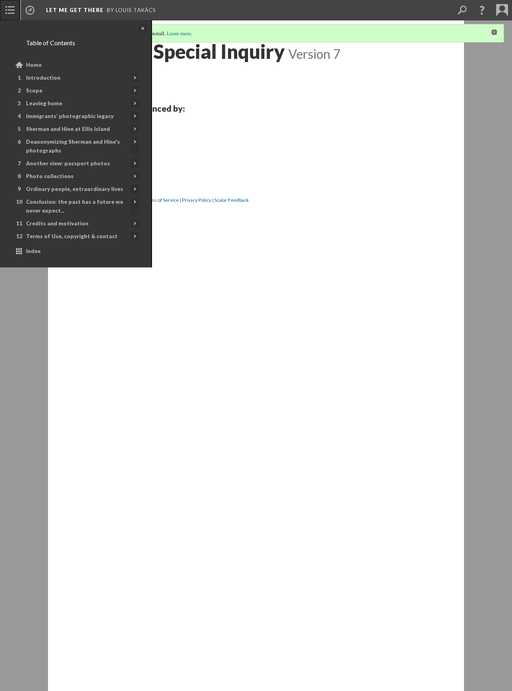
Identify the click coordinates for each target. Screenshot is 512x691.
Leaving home (44, 103)
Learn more (179, 33)
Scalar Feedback (231, 200)
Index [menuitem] (33, 251)
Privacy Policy (196, 200)
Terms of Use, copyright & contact (72, 236)
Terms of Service (161, 200)
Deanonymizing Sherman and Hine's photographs (73, 146)
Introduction (43, 77)
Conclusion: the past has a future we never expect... (74, 206)
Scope (34, 90)
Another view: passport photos (68, 163)
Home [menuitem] (34, 65)
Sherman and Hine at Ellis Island (68, 129)
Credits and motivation (57, 223)
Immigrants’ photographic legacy (70, 116)
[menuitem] (10, 10)
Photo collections (50, 176)
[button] (482, 10)
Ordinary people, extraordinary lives (74, 189)
